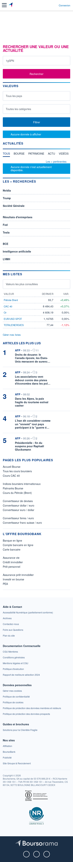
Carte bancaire (11, 549)
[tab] (6, 154)
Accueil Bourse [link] (11, 466)
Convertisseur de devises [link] (18, 501)
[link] (28, 612)
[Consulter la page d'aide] (54, 5)
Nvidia (7, 190)
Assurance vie (11, 557)
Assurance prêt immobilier (18, 575)
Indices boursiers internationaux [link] (22, 484)
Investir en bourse (13, 579)
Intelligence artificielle (17, 251)
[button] (4, 5)
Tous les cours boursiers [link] (17, 471)
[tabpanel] (36, 167)
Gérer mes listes (12, 334)
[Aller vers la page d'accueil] (11, 5)
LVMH (6, 259)
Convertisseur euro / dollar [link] (18, 510)
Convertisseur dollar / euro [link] (18, 505)
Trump (7, 198)
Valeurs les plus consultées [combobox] (22, 284)
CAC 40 (8, 306)
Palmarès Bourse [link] (13, 488)
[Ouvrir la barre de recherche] (49, 5)
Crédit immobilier (13, 562)
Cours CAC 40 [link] (11, 475)
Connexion (64, 5)
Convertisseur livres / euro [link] (18, 518)
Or (5, 312)
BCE (5, 244)
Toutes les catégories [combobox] (18, 109)
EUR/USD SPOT (13, 319)
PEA (5, 584)
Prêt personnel (11, 566)
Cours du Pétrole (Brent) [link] (17, 493)
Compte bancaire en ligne (18, 545)
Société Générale (14, 206)
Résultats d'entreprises (17, 217)
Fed (5, 225)
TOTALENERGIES (14, 325)
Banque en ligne (12, 540)
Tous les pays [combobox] (14, 96)
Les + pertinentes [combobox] (56, 161)
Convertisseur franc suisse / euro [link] (22, 522)
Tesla (6, 232)
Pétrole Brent (11, 300)
